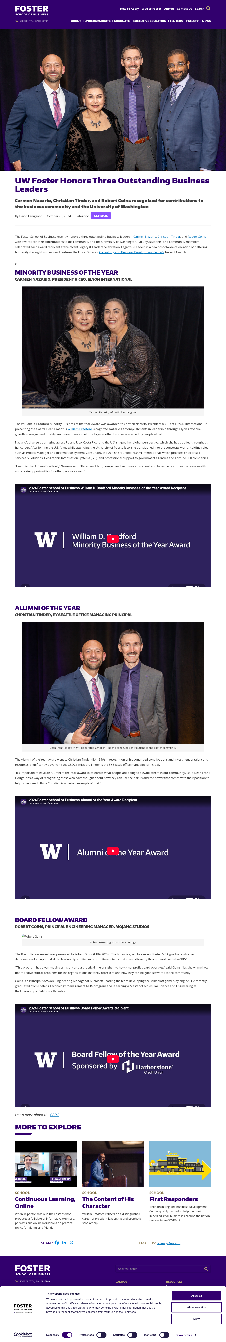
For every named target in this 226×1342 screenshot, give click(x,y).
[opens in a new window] (37, 21)
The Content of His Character (108, 1203)
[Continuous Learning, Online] (46, 1164)
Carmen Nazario (144, 236)
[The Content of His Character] (113, 1164)
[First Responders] (180, 1164)
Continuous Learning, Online (45, 1203)
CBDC (54, 1114)
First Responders (173, 1199)
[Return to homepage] (62, 1272)
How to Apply (129, 8)
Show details (184, 1335)
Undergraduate (98, 20)
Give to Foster (151, 8)
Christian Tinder (169, 236)
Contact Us (184, 8)
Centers (176, 20)
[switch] (101, 1335)
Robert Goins (197, 236)
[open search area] (208, 8)
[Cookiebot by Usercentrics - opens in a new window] (22, 1335)
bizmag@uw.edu (168, 1243)
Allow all (196, 1295)
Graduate (122, 20)
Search (199, 8)
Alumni (169, 8)
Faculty (192, 20)
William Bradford (80, 429)
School (101, 216)
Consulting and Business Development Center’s (131, 252)
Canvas (170, 1286)
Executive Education (149, 20)
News (206, 20)
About (76, 20)
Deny (196, 1318)
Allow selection (196, 1307)
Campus (121, 1281)
